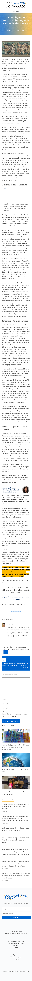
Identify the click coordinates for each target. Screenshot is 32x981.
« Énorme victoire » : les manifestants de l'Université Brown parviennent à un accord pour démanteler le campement (16, 647)
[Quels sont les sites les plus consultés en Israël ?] (16, 766)
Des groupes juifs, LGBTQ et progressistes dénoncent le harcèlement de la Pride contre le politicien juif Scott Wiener (15, 864)
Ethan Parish (21, 30)
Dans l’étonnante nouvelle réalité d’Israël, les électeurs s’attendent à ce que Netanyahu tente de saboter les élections (15, 818)
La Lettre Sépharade (12, 971)
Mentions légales (16, 957)
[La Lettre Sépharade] (16, 5)
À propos (16, 955)
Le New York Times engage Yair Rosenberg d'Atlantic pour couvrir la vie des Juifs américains (15, 840)
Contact (16, 959)
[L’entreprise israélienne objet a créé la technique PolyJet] (16, 788)
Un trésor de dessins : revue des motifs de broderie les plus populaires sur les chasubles (15, 806)
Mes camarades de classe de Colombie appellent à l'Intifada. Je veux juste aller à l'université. (15, 665)
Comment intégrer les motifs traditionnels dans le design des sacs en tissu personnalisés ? (15, 747)
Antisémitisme (8, 619)
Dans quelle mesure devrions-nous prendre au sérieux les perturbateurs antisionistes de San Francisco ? (16, 876)
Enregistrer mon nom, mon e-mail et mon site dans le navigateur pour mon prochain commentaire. (15, 714)
